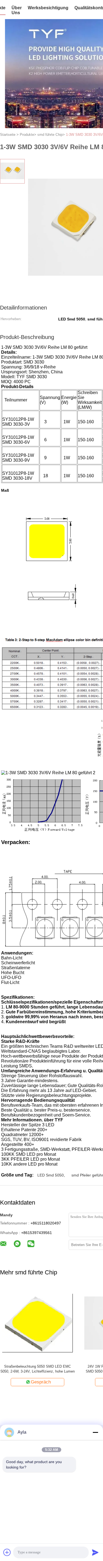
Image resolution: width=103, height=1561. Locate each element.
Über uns (17, 10)
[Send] (95, 1552)
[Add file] (7, 1552)
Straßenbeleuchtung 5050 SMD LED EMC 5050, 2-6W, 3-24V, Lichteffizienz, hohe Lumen (38, 1368)
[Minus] (95, 1432)
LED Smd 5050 (50, 1175)
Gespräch (41, 1382)
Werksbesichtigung (48, 7)
